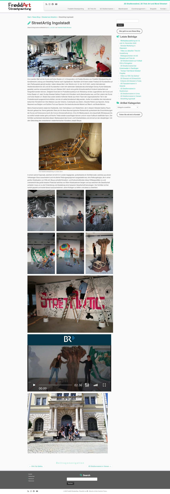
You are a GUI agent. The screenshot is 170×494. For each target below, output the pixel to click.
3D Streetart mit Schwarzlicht (130, 78)
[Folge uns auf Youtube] (57, 4)
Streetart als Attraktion (49, 17)
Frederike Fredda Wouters (64, 27)
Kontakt (163, 9)
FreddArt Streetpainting (76, 9)
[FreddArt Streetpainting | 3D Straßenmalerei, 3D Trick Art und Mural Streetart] (19, 6)
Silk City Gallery (36, 466)
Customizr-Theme (102, 491)
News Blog (36, 17)
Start (29, 17)
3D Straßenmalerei (107, 9)
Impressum (31, 478)
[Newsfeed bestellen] (47, 4)
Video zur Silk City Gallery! (129, 76)
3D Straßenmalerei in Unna (130, 93)
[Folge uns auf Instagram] (50, 4)
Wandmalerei (123, 9)
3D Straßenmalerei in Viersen (99, 466)
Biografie (153, 9)
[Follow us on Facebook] (53, 4)
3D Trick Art (92, 9)
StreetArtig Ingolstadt (127, 99)
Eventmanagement (138, 9)
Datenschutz (31, 476)
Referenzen (31, 481)
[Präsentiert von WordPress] (87, 490)
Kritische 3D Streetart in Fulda (130, 81)
